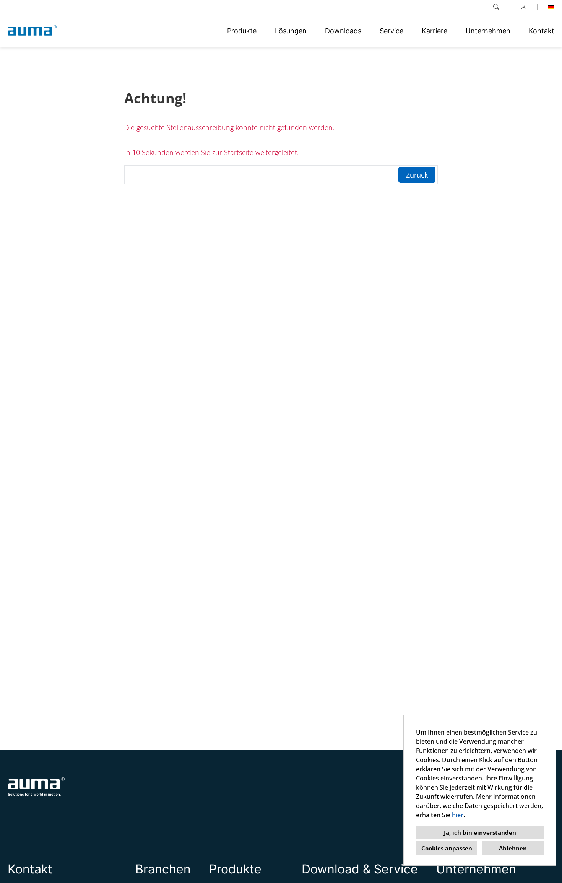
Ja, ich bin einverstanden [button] (480, 832)
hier (457, 815)
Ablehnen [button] (513, 848)
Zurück (417, 174)
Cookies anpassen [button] (446, 848)
